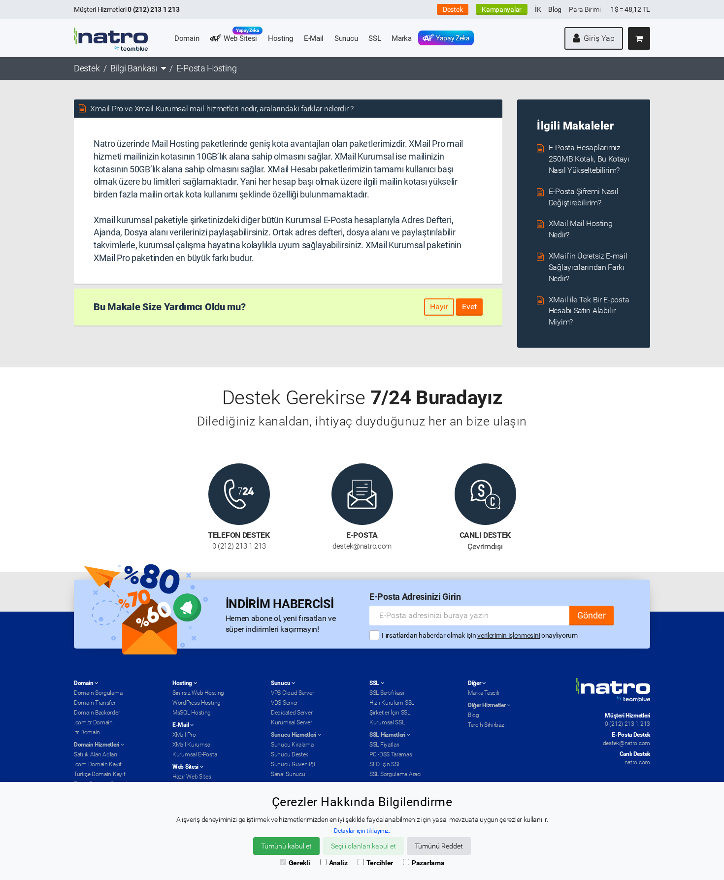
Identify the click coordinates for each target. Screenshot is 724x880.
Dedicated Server (291, 712)
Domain (186, 38)
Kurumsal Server (291, 722)
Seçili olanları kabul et (363, 846)
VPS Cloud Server (292, 692)
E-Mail (314, 38)
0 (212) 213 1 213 (627, 723)
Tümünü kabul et (286, 846)
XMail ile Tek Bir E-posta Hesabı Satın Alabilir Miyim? (589, 311)
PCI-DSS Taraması (391, 754)
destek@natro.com (626, 743)
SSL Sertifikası (386, 692)
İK (538, 9)
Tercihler (379, 863)
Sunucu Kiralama (292, 744)
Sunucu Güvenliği (293, 764)
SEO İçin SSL (384, 764)
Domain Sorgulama (98, 692)
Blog (554, 9)
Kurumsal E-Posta (194, 754)
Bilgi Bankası (134, 68)
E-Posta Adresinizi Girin (415, 596)
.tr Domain (87, 732)
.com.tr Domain (93, 722)
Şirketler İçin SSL (389, 712)
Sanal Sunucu (288, 774)
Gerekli (299, 863)
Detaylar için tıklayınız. (362, 830)
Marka (402, 38)
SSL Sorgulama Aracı (395, 774)
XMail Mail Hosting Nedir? (581, 229)
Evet (469, 306)
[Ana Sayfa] (110, 32)
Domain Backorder (97, 712)
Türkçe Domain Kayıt (99, 774)
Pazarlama (428, 863)
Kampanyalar (502, 9)
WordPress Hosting (196, 702)
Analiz (338, 863)
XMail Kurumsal (192, 744)
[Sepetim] (639, 38)
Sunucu (346, 38)
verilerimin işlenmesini (508, 635)
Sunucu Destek (289, 754)
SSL (374, 38)
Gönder (591, 615)
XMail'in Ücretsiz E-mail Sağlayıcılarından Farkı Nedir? (588, 267)
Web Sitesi (240, 37)
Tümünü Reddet (439, 846)
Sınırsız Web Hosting (198, 692)
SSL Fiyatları (384, 744)
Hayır (439, 306)
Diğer (475, 683)
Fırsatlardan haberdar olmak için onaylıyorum (480, 635)
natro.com (637, 762)
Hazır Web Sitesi (192, 776)
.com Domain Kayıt (98, 764)
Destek (452, 9)
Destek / (91, 68)
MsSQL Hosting (191, 712)
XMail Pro (184, 734)
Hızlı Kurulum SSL (391, 702)
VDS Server (284, 702)
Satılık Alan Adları (95, 754)
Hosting (280, 38)
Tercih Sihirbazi (486, 724)
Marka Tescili (483, 692)
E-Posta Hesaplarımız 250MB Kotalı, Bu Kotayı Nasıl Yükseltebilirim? (589, 159)
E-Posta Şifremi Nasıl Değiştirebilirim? (584, 197)
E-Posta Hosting (206, 68)
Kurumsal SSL (386, 722)
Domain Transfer (95, 702)
